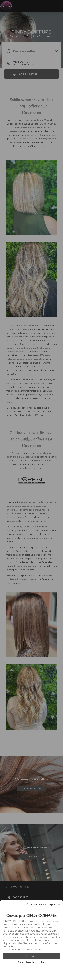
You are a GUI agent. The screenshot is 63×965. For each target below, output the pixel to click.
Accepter (31, 956)
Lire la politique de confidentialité (23, 949)
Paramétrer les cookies (31, 962)
